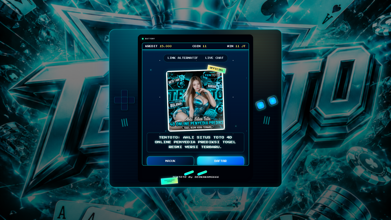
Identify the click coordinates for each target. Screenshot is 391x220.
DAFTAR (220, 162)
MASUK (170, 162)
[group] (124, 101)
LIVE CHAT (214, 59)
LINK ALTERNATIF (183, 59)
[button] (189, 174)
